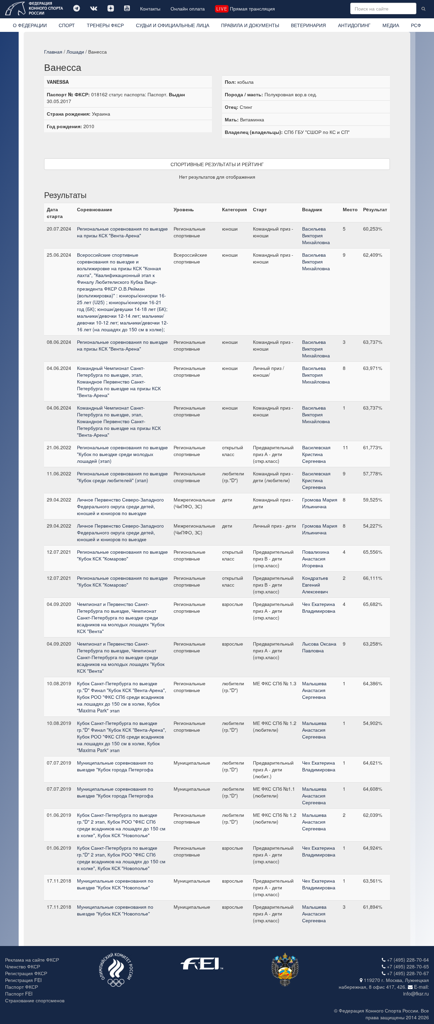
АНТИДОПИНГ (354, 25)
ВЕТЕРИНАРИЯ (308, 25)
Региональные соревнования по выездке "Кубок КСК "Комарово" (122, 555)
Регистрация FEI (23, 980)
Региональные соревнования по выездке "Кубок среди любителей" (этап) (122, 477)
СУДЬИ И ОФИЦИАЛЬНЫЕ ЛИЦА (172, 25)
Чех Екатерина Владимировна (318, 607)
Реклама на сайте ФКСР (32, 959)
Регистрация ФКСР (26, 973)
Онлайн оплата (188, 8)
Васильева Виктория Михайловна (316, 235)
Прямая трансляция (245, 8)
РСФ (416, 25)
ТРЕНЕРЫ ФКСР (105, 25)
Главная (53, 51)
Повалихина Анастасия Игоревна (315, 558)
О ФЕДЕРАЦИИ (30, 25)
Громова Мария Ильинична (319, 503)
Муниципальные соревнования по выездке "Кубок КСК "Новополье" (115, 884)
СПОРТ (67, 25)
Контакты (150, 8)
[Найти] (423, 8)
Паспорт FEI (19, 993)
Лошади (75, 51)
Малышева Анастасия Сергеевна (314, 690)
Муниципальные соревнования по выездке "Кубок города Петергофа (115, 766)
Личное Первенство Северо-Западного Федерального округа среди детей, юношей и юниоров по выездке (120, 506)
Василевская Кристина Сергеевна (316, 454)
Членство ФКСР (22, 966)
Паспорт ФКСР (21, 986)
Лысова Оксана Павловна (319, 647)
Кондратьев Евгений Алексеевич (315, 584)
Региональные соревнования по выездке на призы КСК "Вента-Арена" (122, 232)
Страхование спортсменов (34, 1000)
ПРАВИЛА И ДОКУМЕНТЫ (250, 25)
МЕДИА (390, 25)
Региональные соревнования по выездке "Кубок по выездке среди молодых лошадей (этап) (122, 454)
